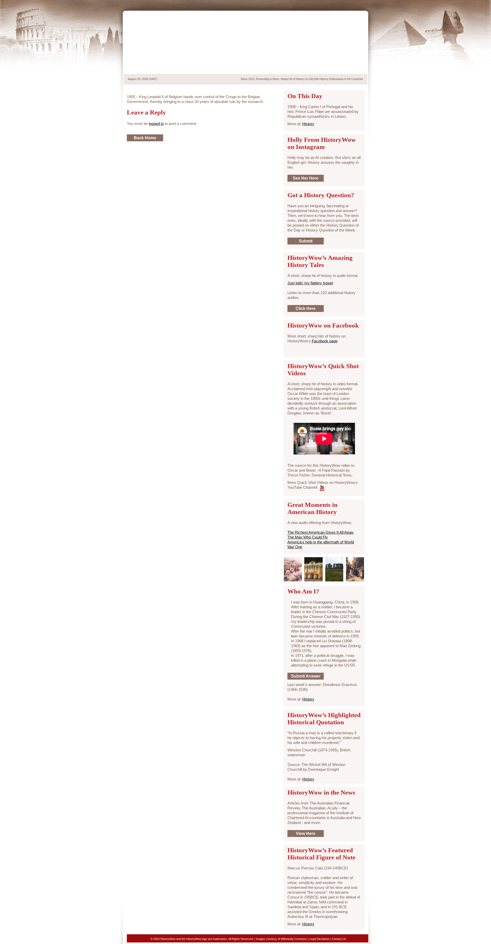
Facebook (347, 5)
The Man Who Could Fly (307, 537)
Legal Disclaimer (319, 938)
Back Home (145, 138)
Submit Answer (305, 676)
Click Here (306, 308)
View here (305, 833)
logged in (156, 123)
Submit (306, 241)
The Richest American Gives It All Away (320, 532)
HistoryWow (164, 42)
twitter (338, 5)
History (308, 124)
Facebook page (325, 341)
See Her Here (305, 178)
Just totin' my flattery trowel (310, 283)
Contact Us (339, 938)
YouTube (356, 5)
